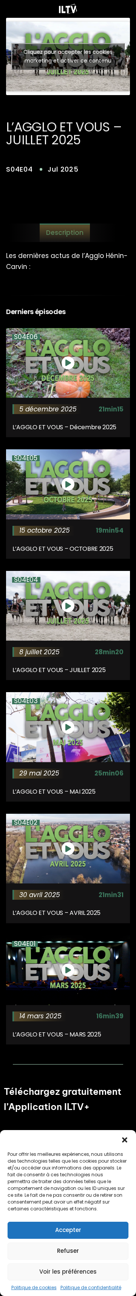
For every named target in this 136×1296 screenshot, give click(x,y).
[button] (124, 1139)
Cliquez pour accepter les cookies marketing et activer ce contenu (68, 56)
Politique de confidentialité (90, 1287)
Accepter (68, 1230)
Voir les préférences (68, 1272)
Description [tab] (64, 232)
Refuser (68, 1251)
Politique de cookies (34, 1287)
